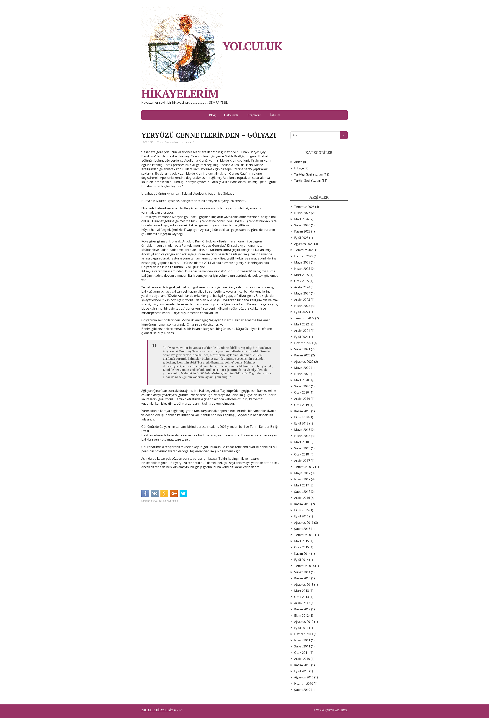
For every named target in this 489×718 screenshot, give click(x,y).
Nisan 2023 (302, 306)
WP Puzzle (341, 710)
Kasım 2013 (302, 578)
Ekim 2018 (301, 417)
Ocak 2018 (301, 454)
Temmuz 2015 (304, 535)
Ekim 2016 (301, 510)
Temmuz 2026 (304, 207)
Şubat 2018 (302, 448)
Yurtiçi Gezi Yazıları (167, 142)
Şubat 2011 (302, 646)
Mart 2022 (301, 324)
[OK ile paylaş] (164, 493)
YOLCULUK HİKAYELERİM (211, 68)
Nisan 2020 (302, 374)
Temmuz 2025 (304, 250)
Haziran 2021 (303, 343)
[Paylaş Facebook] (145, 493)
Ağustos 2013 (303, 584)
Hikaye (299, 168)
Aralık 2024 (302, 287)
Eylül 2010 (301, 671)
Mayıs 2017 (302, 473)
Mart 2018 (301, 442)
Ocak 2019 (301, 405)
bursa (154, 500)
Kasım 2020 (302, 355)
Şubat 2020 (302, 386)
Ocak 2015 (301, 547)
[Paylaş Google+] (174, 493)
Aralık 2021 (302, 331)
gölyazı (167, 500)
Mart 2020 (301, 380)
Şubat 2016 (302, 529)
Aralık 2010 (302, 659)
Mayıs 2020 (302, 368)
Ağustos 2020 (303, 361)
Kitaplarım (254, 115)
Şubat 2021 (302, 349)
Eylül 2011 (301, 628)
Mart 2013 (301, 591)
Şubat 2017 (302, 492)
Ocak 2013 (301, 597)
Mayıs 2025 (302, 262)
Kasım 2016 (302, 504)
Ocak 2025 (301, 281)
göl (160, 500)
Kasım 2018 (302, 411)
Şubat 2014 (302, 572)
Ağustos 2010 (303, 677)
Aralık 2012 (302, 603)
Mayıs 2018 (302, 430)
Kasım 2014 (302, 553)
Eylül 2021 (301, 337)
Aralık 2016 (302, 498)
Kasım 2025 (302, 231)
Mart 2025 (301, 275)
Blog (212, 115)
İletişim (275, 115)
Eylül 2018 (301, 423)
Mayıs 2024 (302, 293)
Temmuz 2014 (304, 566)
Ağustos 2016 (303, 522)
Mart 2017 (301, 485)
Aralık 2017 (302, 461)
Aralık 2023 (302, 300)
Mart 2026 (301, 219)
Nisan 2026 (302, 213)
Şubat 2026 (302, 225)
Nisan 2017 (302, 479)
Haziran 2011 (303, 634)
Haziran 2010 (303, 683)
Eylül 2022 (301, 312)
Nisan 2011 (302, 640)
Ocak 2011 (301, 653)
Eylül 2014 (301, 560)
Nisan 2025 (302, 269)
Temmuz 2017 (304, 467)
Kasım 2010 (302, 665)
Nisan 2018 (302, 436)
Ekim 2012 (301, 615)
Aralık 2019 (302, 399)
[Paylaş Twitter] (183, 493)
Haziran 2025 (303, 256)
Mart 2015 (301, 541)
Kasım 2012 (302, 609)
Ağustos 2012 (303, 622)
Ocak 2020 (301, 392)
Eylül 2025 (301, 238)
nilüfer (175, 500)
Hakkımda (231, 115)
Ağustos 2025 (303, 244)
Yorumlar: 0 (188, 142)
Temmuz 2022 (304, 318)
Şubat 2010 (302, 690)
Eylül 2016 (301, 516)
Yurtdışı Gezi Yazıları (308, 174)
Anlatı (298, 162)
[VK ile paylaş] (155, 493)
